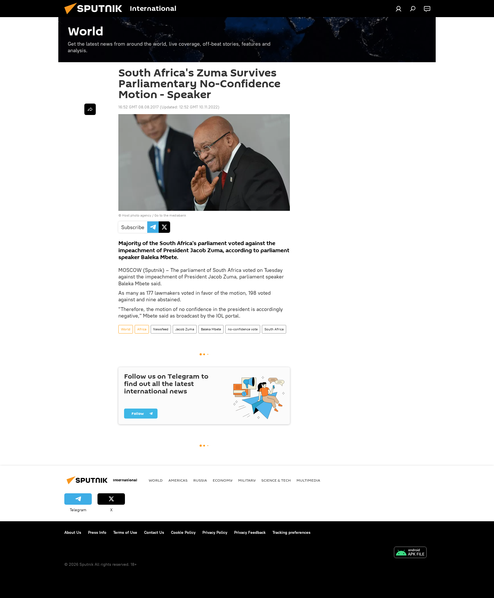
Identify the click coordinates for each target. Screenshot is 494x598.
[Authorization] (398, 8)
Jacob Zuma (184, 329)
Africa (141, 329)
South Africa (274, 329)
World (125, 329)
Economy (222, 480)
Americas (178, 480)
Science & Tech (276, 480)
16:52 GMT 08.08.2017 (138, 107)
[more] (90, 109)
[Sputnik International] (95, 15)
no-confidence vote (243, 329)
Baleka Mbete (211, 329)
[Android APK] (410, 553)
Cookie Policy (183, 532)
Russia (200, 480)
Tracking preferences (291, 532)
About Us (72, 532)
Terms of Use (125, 532)
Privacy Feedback (250, 532)
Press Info (97, 532)
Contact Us (154, 532)
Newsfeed (160, 329)
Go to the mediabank (170, 215)
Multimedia (308, 480)
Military (247, 480)
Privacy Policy (214, 532)
